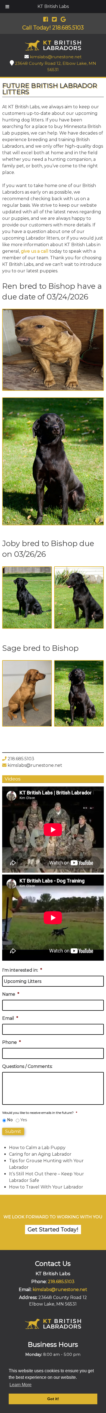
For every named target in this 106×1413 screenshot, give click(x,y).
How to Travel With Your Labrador (46, 1187)
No (10, 1119)
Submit (13, 1131)
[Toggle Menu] (7, 6)
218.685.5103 (21, 758)
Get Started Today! (53, 1229)
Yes (23, 1119)
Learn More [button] (21, 1384)
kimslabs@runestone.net (56, 56)
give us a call (34, 251)
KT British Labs (53, 6)
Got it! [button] (53, 1399)
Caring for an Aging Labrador (40, 1154)
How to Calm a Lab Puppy (37, 1147)
